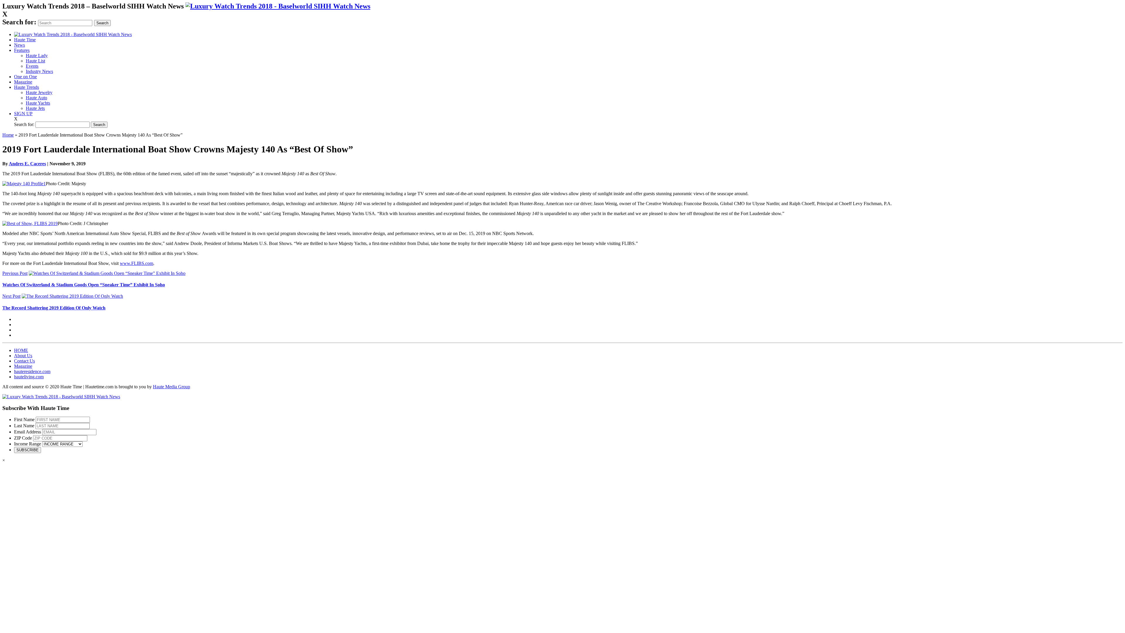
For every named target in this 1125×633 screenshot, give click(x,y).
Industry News (39, 71)
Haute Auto (36, 97)
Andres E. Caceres (27, 163)
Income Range (27, 443)
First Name (24, 419)
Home (8, 134)
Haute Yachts (38, 103)
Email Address (27, 431)
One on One (25, 76)
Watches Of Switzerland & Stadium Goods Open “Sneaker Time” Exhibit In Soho (83, 284)
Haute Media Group (171, 386)
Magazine (23, 81)
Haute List (35, 60)
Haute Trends (26, 87)
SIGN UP (23, 113)
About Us (23, 355)
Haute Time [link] (25, 39)
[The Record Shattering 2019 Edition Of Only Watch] (72, 296)
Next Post (11, 296)
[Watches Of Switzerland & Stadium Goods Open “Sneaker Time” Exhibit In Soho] (107, 273)
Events (32, 66)
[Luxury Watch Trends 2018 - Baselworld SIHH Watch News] (61, 396)
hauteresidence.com (32, 371)
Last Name (24, 425)
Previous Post (15, 273)
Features (22, 50)
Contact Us (24, 360)
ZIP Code (23, 437)
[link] (277, 6)
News (19, 44)
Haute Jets (35, 108)
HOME (21, 350)
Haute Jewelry (39, 92)
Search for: (19, 22)
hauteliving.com (29, 376)
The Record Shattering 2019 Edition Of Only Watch (53, 307)
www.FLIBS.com (136, 263)
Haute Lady (37, 55)
